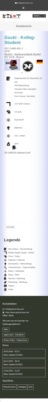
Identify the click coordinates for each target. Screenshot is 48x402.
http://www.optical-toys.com (17, 312)
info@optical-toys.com (25, 3)
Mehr (6, 329)
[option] (12, 65)
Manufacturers (9, 387)
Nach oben (10, 227)
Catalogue (22, 387)
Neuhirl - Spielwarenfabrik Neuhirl (22, 54)
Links (31, 387)
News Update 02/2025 (13, 374)
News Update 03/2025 (13, 365)
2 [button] (26, 72)
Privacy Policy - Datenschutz (15, 340)
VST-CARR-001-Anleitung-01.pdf (17, 152)
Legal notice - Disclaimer (14, 335)
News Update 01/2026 (13, 355)
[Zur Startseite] (11, 16)
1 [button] (22, 72)
